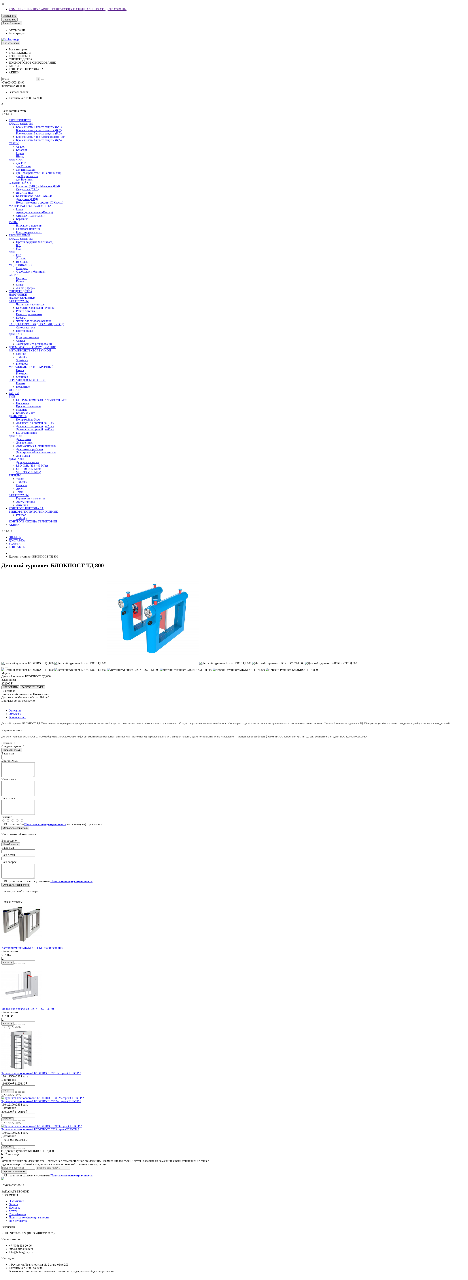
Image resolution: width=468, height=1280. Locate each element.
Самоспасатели (25, 327)
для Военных (24, 179)
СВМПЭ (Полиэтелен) (30, 215)
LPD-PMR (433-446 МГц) (32, 465)
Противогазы (24, 330)
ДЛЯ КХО (15, 334)
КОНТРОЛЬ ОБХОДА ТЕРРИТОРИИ (33, 521)
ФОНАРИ (15, 389)
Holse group (12, 1154)
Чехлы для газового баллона (33, 320)
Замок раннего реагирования (34, 343)
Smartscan (22, 360)
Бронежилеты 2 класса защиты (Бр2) (39, 130)
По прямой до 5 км (28, 419)
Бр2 (18, 248)
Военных (22, 261)
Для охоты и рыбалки (29, 449)
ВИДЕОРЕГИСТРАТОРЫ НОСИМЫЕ (33, 511)
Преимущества (18, 1220)
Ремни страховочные (29, 314)
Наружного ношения (29, 225)
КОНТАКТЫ (17, 547)
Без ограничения (26, 432)
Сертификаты (17, 1214)
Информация (9, 1194)
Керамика (22, 218)
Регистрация (16, 33)
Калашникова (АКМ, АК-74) (34, 195)
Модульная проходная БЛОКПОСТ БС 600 (28, 1008)
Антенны (22, 505)
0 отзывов (9, 690)
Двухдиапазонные (27, 462)
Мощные (21, 409)
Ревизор (21, 514)
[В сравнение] (6, 667)
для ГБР (21, 163)
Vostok (20, 478)
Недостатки (8, 779)
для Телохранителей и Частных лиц (38, 172)
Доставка (14, 1207)
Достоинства (9, 760)
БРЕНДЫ (15, 475)
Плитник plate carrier (29, 232)
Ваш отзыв (8, 798)
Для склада (23, 455)
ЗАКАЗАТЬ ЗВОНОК (15, 1191)
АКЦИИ (14, 524)
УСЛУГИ (15, 543)
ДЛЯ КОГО (16, 159)
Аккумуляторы (25, 501)
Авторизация (17, 29)
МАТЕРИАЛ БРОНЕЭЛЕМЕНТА (30, 205)
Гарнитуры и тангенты (30, 498)
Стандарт (22, 268)
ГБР (18, 255)
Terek (19, 491)
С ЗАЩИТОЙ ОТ (20, 182)
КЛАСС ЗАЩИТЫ (21, 123)
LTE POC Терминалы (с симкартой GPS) (41, 399)
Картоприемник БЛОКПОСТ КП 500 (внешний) (32, 947)
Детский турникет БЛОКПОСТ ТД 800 (29, 1150)
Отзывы (15, 713)
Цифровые (22, 403)
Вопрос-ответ (17, 717)
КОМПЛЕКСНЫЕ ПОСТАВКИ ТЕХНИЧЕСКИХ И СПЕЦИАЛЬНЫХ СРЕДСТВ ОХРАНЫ (68, 9)
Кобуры (21, 317)
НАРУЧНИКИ (18, 294)
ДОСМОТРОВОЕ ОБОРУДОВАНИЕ (32, 347)
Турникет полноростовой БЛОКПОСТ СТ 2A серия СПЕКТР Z (41, 1101)
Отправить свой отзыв (15, 828)
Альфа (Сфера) (25, 288)
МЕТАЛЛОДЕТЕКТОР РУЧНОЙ (30, 350)
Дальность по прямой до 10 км (35, 422)
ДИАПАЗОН (17, 459)
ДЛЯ (12, 251)
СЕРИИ (14, 143)
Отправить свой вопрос (16, 884)
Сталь (19, 209)
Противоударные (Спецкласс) (34, 242)
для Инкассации (26, 169)
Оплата (13, 1204)
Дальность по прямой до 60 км (35, 429)
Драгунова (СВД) (27, 199)
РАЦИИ (14, 393)
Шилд (20, 156)
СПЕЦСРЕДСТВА (20, 291)
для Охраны (23, 166)
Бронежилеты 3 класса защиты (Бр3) (39, 133)
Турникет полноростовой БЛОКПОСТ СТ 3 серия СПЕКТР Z (40, 1129)
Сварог (20, 146)
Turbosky (21, 357)
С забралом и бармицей (31, 271)
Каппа (20, 281)
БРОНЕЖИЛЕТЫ (20, 120)
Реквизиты (8, 1226)
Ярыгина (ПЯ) (25, 192)
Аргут (20, 488)
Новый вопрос (10, 844)
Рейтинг (6, 817)
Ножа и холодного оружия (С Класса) (39, 202)
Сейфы (20, 340)
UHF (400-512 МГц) (28, 468)
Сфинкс (21, 353)
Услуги (13, 1210)
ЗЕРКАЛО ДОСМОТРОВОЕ (27, 380)
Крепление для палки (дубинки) (36, 307)
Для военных (24, 442)
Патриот (21, 278)
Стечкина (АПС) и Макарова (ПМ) (38, 186)
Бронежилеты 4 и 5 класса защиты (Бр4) (41, 136)
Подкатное (23, 386)
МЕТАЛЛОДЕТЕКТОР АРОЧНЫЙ (31, 366)
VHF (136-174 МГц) (28, 472)
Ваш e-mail (8, 854)
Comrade (21, 485)
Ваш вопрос (8, 862)
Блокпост (22, 373)
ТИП (12, 396)
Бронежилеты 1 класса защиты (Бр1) (39, 126)
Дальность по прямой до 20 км (35, 426)
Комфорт (21, 149)
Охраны (21, 258)
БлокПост (22, 363)
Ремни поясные (25, 311)
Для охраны (23, 439)
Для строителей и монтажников (36, 452)
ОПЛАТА (15, 537)
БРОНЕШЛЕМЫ (19, 235)
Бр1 (18, 245)
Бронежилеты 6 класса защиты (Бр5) (39, 140)
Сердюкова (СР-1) (27, 189)
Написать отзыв (11, 750)
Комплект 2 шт (25, 412)
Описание (15, 710)
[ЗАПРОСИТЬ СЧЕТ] (15, 963)
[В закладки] (2, 667)
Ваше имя (7, 753)
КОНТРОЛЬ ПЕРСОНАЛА (26, 508)
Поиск (20, 370)
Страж (20, 153)
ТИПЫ (13, 222)
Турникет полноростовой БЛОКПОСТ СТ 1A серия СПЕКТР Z (41, 1073)
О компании (16, 1201)
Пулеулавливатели (27, 337)
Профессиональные (28, 406)
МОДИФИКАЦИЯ (21, 265)
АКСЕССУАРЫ (19, 301)
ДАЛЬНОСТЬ (18, 416)
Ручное (20, 383)
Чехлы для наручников (30, 304)
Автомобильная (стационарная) (36, 445)
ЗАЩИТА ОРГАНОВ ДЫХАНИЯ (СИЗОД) (36, 324)
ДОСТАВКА (17, 540)
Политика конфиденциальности (29, 1217)
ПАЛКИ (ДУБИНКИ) (22, 297)
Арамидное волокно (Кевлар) (34, 212)
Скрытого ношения (28, 228)
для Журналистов (27, 176)
